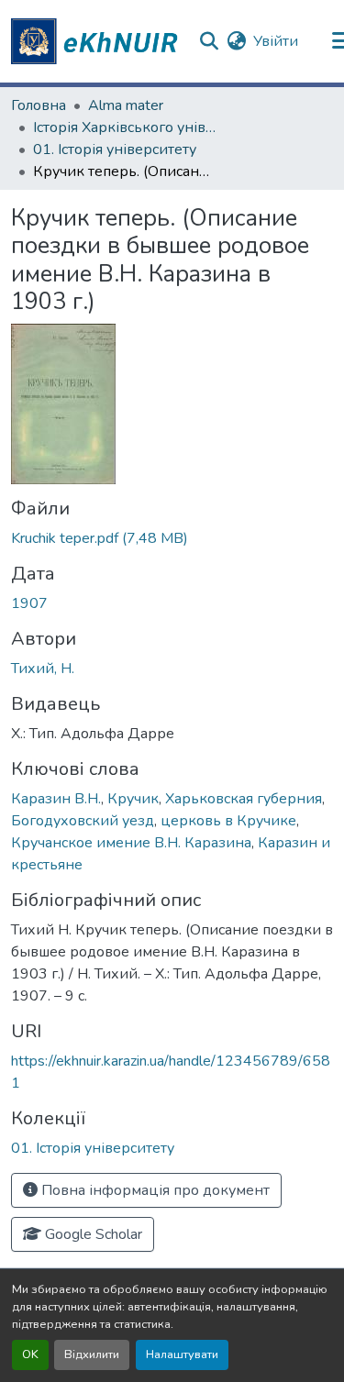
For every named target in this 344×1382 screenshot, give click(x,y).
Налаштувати (182, 1354)
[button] (97, 41)
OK (30, 1354)
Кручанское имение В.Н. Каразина (131, 843)
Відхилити (91, 1354)
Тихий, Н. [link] (42, 668)
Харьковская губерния (243, 799)
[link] (172, 538)
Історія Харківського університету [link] (124, 127)
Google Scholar (91, 1234)
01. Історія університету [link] (114, 149)
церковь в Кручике (228, 821)
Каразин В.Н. (56, 799)
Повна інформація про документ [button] (154, 1190)
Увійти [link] (275, 41)
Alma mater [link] (125, 105)
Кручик (133, 799)
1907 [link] (29, 603)
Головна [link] (38, 105)
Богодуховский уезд (82, 821)
